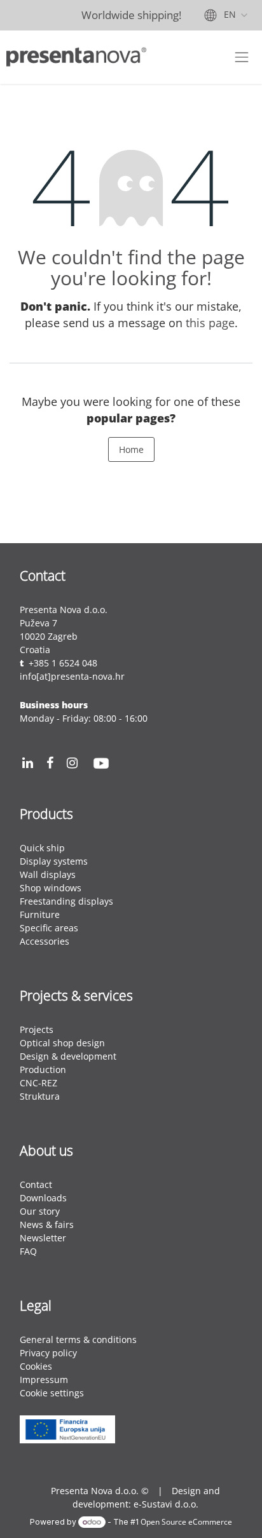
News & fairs (47, 1224)
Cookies (36, 1366)
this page (210, 323)
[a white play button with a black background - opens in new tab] (101, 763)
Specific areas (49, 928)
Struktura (40, 1096)
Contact (36, 1184)
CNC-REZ (38, 1083)
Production (43, 1069)
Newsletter (43, 1238)
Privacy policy (49, 1353)
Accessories (44, 941)
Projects (36, 1029)
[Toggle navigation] (242, 57)
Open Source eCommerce (186, 1521)
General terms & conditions (78, 1339)
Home (131, 449)
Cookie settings (52, 1393)
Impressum (44, 1379)
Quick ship (42, 848)
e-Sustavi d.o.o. (166, 1504)
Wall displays (48, 874)
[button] (67, 1420)
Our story (40, 1211)
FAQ (28, 1251)
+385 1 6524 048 (63, 663)
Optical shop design (62, 1043)
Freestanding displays (66, 901)
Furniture (40, 914)
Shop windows (50, 888)
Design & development (68, 1056)
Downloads (43, 1198)
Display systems (54, 861)
